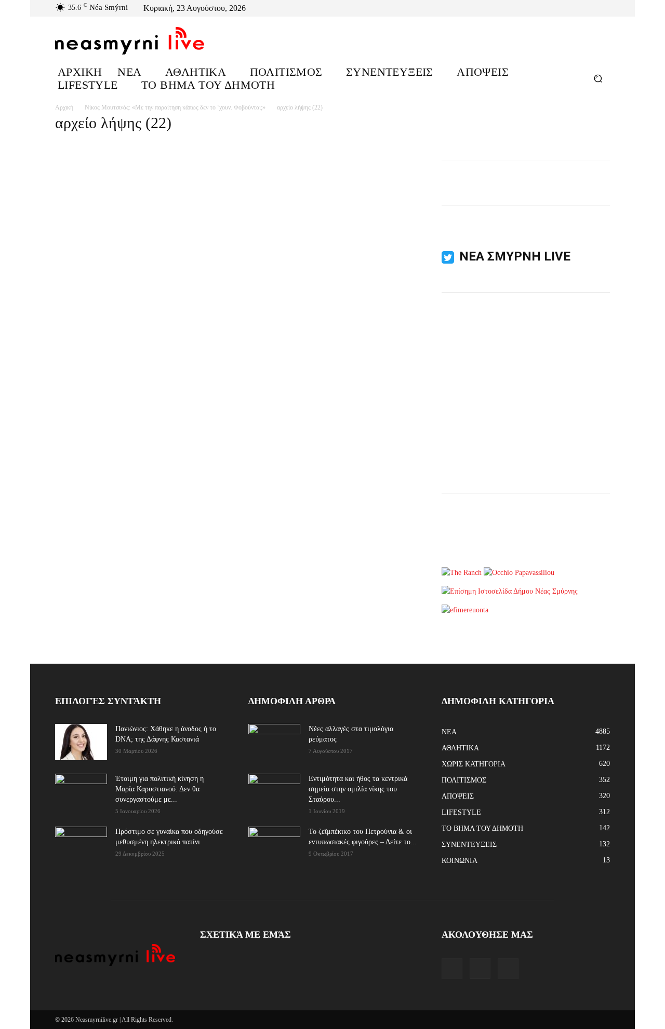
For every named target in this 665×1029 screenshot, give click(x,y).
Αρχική (64, 107)
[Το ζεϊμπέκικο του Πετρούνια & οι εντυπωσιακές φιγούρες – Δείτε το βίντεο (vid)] (274, 838)
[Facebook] (579, 8)
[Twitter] (603, 8)
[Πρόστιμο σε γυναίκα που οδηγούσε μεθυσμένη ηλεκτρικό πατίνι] (81, 845)
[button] (598, 78)
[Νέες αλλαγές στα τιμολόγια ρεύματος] (274, 741)
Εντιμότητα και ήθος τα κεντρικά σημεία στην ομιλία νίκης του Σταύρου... (358, 789)
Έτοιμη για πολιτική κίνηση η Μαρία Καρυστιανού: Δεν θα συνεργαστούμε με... (159, 789)
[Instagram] (591, 8)
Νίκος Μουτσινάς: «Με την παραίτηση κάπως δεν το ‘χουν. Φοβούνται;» (175, 107)
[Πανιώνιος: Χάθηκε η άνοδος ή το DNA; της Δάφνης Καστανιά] (81, 742)
